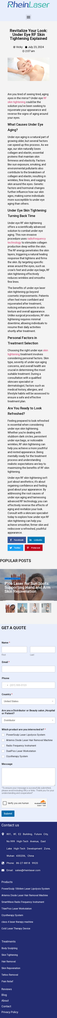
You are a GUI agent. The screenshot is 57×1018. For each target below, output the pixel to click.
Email (6, 662)
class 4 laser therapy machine (17, 921)
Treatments (9, 941)
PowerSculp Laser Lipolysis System (25, 734)
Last (32, 655)
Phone (5, 678)
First (4, 655)
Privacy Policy (10, 1012)
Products (7, 882)
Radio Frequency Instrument (21, 745)
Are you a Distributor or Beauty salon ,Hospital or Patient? (28, 712)
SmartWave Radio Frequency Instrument (23, 902)
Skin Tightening (10, 954)
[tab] (10, 608)
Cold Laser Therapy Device (16, 928)
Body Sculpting (9, 948)
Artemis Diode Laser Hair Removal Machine (29, 740)
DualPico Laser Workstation (21, 751)
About (5, 1000)
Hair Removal (9, 961)
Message (7, 764)
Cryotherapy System (17, 756)
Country (7, 694)
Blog (4, 994)
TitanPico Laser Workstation (17, 908)
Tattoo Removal (10, 974)
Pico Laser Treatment (12, 578)
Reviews (7, 989)
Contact (6, 1006)
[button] (28, 17)
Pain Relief (7, 981)
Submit (8, 813)
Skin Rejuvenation (11, 968)
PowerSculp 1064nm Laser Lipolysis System (26, 888)
